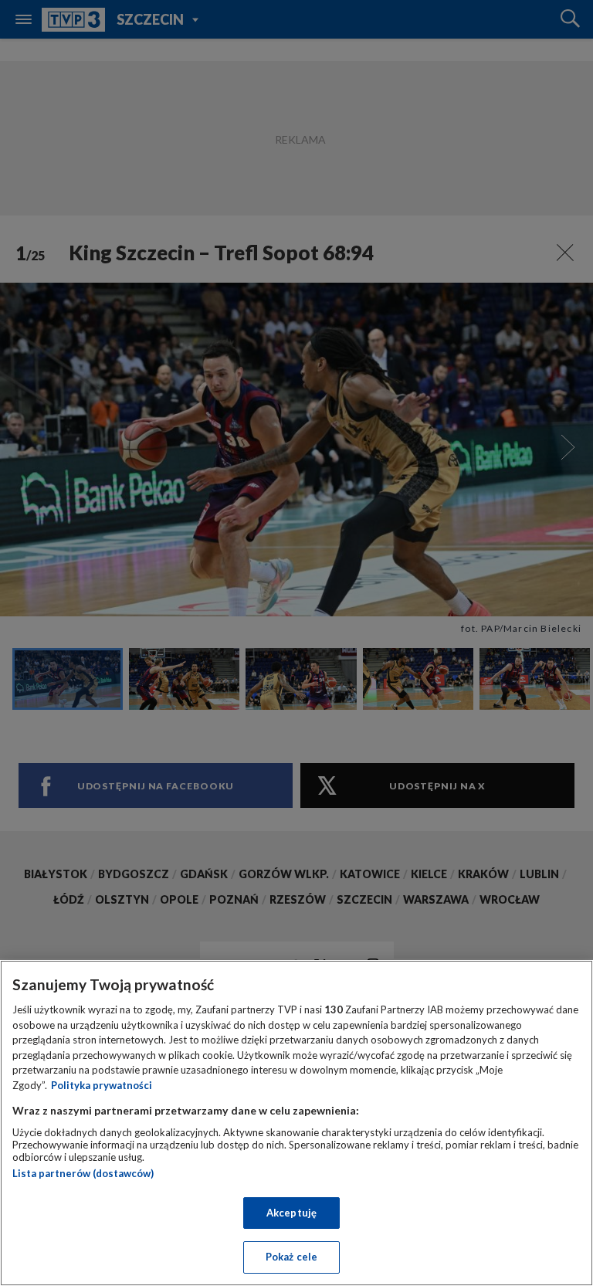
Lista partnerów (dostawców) (83, 1173)
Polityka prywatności (101, 1085)
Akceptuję (291, 1212)
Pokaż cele (291, 1256)
